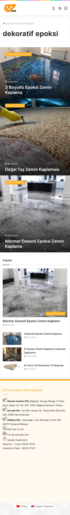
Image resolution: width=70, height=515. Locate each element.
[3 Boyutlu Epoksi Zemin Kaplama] (12, 338)
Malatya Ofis (13, 420)
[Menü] (65, 9)
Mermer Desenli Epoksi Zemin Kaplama (31, 321)
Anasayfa (10, 23)
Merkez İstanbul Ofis (18, 401)
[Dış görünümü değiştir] (54, 9)
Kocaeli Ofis (13, 410)
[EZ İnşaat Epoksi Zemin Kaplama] (10, 8)
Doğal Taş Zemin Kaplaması (32, 169)
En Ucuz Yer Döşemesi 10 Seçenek (44, 365)
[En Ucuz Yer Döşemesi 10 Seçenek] (12, 367)
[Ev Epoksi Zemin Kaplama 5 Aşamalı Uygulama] (12, 354)
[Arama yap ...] (60, 9)
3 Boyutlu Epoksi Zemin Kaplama (43, 333)
